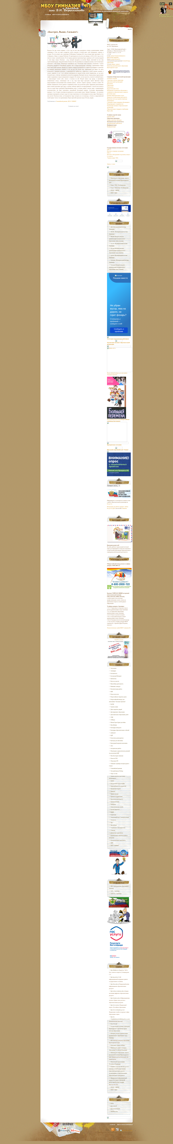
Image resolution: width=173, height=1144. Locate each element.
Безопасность (114, 673)
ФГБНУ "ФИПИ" (115, 190)
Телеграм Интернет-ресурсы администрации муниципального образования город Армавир (117, 267)
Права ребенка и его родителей (118, 786)
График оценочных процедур (114, 120)
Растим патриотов (115, 809)
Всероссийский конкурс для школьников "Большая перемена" (117, 373)
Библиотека (113, 678)
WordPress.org (114, 1111)
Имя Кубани (114, 725)
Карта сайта (110, 111)
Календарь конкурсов (116, 727)
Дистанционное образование (118, 712)
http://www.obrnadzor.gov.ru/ (117, 1010)
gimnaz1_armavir (115, 64)
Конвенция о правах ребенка (118, 1045)
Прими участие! (115, 794)
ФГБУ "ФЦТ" (114, 193)
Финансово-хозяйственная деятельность (117, 97)
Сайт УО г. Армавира (116, 893)
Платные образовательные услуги (115, 95)
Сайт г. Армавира (115, 891)
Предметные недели (116, 788)
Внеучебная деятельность (117, 684)
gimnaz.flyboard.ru (115, 59)
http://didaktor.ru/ (115, 970)
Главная (112, 1124)
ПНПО (112, 781)
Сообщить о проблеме (119, 330)
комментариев (115, 1108)
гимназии (124, 508)
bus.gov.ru (109, 504)
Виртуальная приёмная (113, 57)
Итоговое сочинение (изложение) (115, 151)
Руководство (110, 87)
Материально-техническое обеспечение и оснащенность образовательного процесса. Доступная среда (117, 92)
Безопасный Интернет (116, 676)
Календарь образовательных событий (120, 730)
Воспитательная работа (116, 689)
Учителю (113, 830)
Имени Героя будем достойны (118, 722)
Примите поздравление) (117, 796)
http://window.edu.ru (115, 998)
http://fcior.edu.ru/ (115, 984)
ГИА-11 (109, 149)
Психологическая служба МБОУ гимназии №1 (119, 628)
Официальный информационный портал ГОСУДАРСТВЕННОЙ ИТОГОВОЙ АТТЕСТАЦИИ (118, 1080)
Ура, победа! (114, 825)
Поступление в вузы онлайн (118, 783)
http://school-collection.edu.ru (118, 991)
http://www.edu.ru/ (115, 1005)
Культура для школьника (117, 740)
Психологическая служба (117, 807)
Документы (110, 83)
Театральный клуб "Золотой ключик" (120, 817)
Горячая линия (110, 116)
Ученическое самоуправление (118, 827)
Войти (112, 1103)
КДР (112, 735)
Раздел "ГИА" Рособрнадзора (118, 185)
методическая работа (116, 748)
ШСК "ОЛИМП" (72, 101)
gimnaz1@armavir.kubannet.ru (118, 56)
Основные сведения (112, 78)
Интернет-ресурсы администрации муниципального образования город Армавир (118, 1036)
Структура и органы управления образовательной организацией (115, 81)
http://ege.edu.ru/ (114, 977)
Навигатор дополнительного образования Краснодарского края (117, 66)
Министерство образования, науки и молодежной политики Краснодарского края (119, 180)
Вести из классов (115, 681)
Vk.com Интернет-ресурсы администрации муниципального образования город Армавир (117, 251)
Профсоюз (113, 804)
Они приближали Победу (117, 771)
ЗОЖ (112, 717)
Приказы (113, 791)
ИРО (112, 1040)
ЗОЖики (113, 720)
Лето (112, 746)
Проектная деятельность (117, 799)
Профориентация (111, 126)
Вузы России (114, 1024)
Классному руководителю (117, 738)
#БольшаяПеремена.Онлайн (114, 419)
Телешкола (113, 820)
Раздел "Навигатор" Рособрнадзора (119, 187)
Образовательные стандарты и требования (117, 109)
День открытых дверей (116, 709)
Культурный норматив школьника (119, 743)
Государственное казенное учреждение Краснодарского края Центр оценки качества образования (119, 1029)
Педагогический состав (113, 88)
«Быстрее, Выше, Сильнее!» (62, 31)
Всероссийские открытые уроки (118, 697)
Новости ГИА (114, 758)
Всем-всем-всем (115, 694)
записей (114, 1106)
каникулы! (113, 733)
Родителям (113, 814)
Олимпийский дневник (61, 101)
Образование (110, 85)
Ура (111, 822)
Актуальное (113, 668)
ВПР (112, 691)
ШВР (112, 843)
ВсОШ (112, 704)
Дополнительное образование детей (119, 714)
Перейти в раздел (119, 639)
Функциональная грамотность (114, 123)
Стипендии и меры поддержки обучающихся (118, 102)
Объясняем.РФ (114, 761)
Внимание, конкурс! (116, 686)
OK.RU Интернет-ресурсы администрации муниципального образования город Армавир (117, 239)
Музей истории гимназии (117, 756)
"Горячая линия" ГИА (112, 158)
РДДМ (112, 812)
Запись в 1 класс (111, 164)
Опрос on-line (114, 773)
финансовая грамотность (117, 833)
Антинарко (113, 671)
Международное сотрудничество (115, 104)
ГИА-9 (109, 153)
